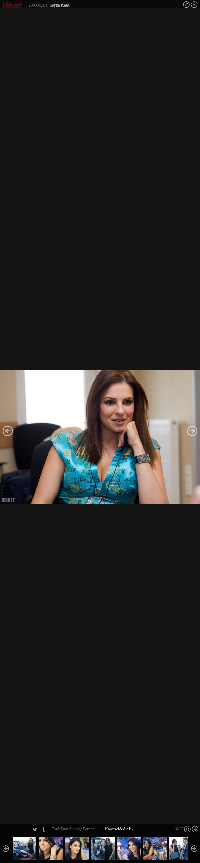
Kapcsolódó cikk (119, 829)
